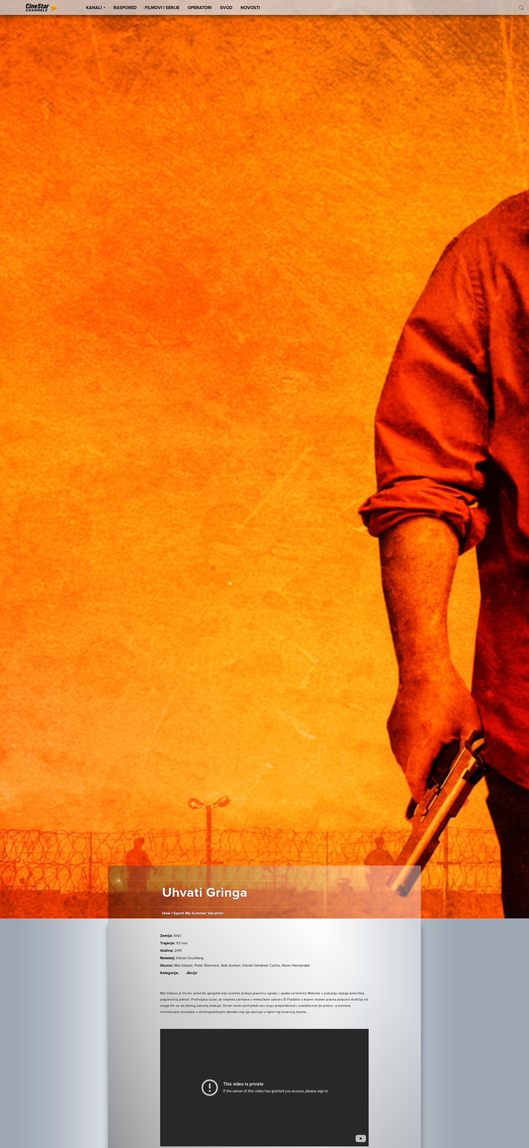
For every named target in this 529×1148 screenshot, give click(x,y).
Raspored (125, 8)
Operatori (200, 8)
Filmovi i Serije (162, 8)
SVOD (226, 8)
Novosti (250, 8)
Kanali (94, 8)
